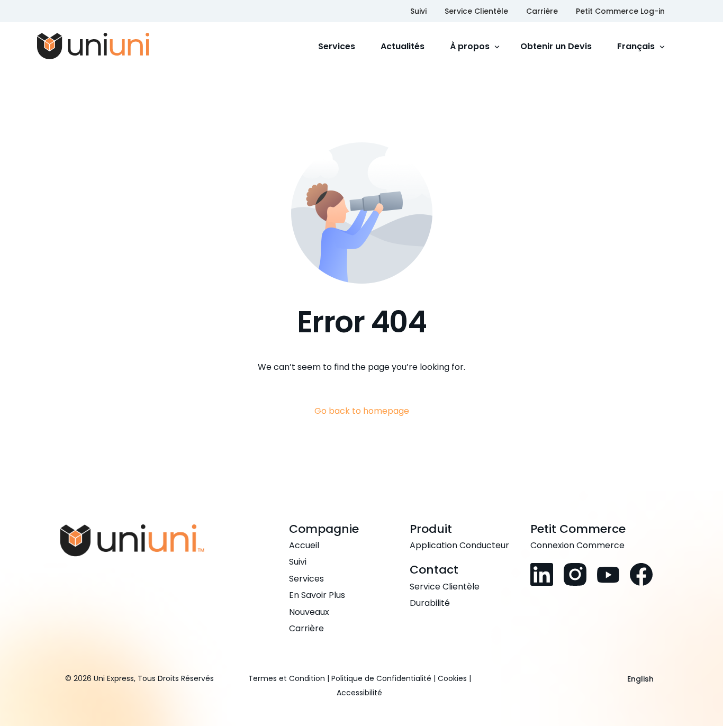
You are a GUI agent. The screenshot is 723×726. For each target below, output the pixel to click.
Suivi (418, 11)
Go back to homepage (361, 411)
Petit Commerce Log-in (620, 11)
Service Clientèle (476, 11)
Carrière (542, 11)
